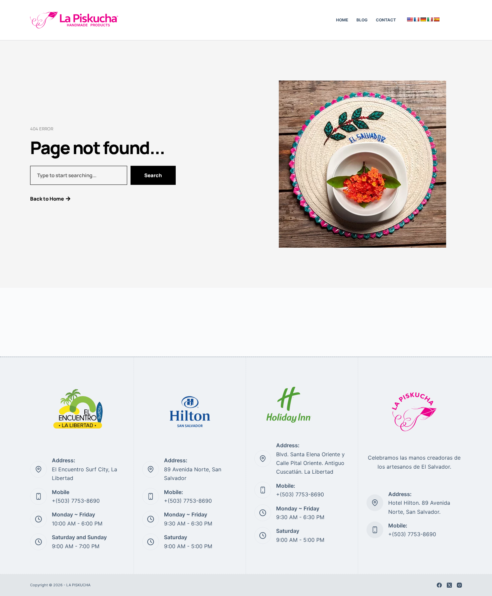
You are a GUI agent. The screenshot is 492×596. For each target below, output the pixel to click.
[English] (410, 19)
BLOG (361, 19)
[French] (416, 19)
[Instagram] (459, 585)
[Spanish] (436, 19)
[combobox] (78, 175)
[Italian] (430, 19)
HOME (342, 19)
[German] (423, 19)
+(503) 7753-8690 (76, 500)
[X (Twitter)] (449, 585)
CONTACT (386, 19)
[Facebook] (439, 585)
